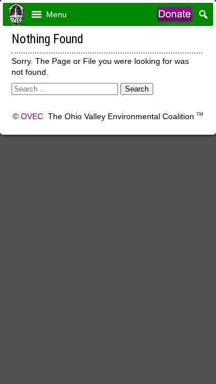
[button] (56, 14)
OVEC (32, 116)
